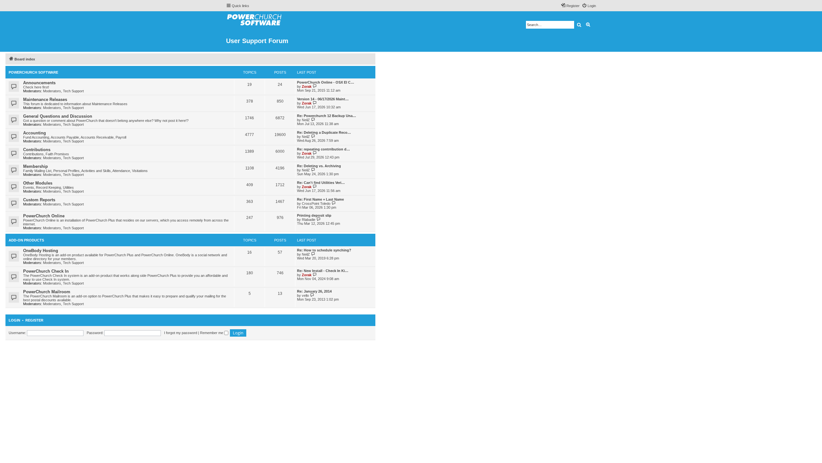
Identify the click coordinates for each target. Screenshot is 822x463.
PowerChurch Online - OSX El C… (325, 82)
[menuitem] (589, 6)
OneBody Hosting (40, 250)
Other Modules (37, 183)
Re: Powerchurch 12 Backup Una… (326, 116)
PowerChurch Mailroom (46, 291)
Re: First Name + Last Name (320, 199)
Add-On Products (26, 240)
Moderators (52, 91)
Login (14, 320)
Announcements (39, 82)
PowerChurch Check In (46, 271)
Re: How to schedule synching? (324, 250)
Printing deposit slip (314, 215)
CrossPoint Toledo (316, 203)
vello (305, 295)
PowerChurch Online (44, 215)
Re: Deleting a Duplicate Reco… (324, 132)
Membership (35, 166)
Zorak (306, 86)
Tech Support (73, 91)
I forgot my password (180, 333)
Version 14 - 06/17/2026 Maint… (323, 99)
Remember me (212, 333)
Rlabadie (308, 220)
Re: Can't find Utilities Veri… (321, 183)
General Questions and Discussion (57, 116)
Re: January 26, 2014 (314, 291)
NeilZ (306, 120)
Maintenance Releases (45, 99)
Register (34, 320)
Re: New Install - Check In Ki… (322, 271)
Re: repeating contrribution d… (323, 149)
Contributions (36, 149)
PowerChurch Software (33, 72)
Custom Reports (39, 199)
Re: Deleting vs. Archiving (319, 166)
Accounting (34, 133)
